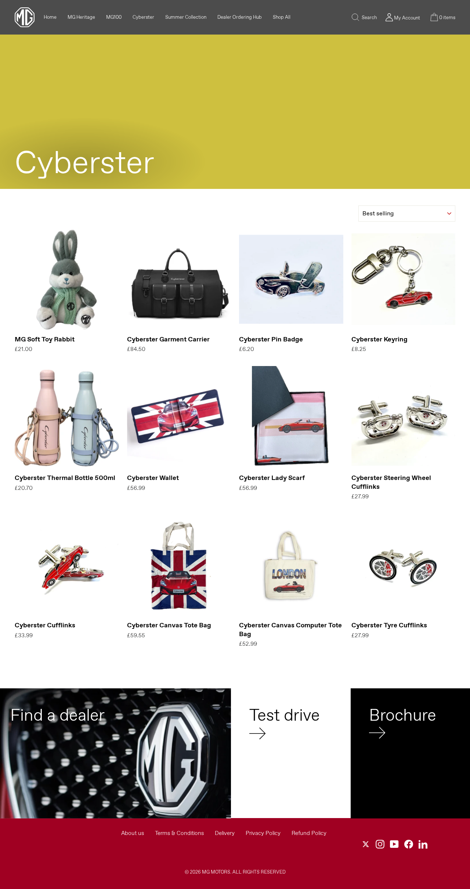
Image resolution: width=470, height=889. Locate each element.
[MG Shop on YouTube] (394, 844)
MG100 (114, 17)
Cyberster (143, 17)
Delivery (225, 833)
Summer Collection (185, 17)
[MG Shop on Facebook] (408, 844)
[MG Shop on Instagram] (380, 844)
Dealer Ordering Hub (239, 17)
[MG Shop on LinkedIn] (423, 844)
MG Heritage (81, 17)
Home (50, 17)
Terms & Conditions (179, 833)
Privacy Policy (263, 833)
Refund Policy (309, 833)
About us (132, 833)
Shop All (281, 17)
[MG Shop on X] (365, 844)
